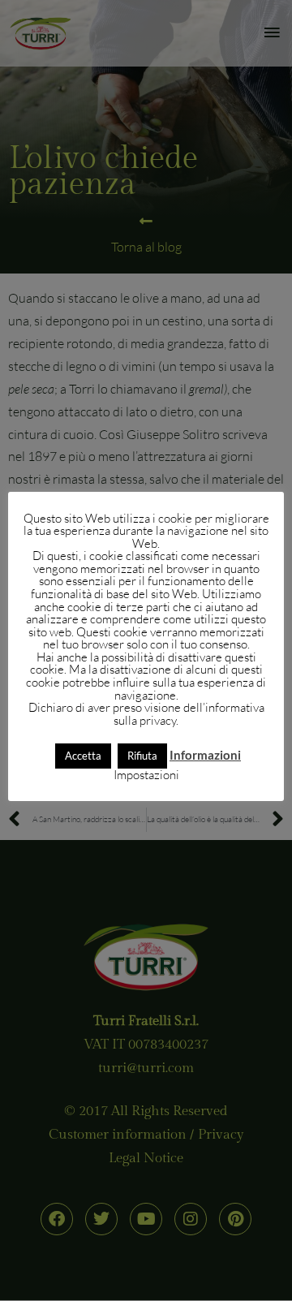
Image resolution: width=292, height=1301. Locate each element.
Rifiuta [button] (142, 755)
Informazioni (205, 755)
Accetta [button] (83, 755)
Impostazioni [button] (146, 774)
